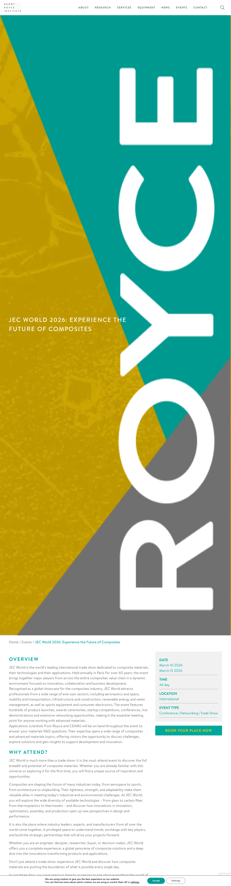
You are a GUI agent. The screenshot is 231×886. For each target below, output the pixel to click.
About (83, 7)
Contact (200, 7)
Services (124, 7)
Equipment (146, 7)
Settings (175, 880)
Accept (156, 880)
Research (103, 7)
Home (13, 642)
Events (181, 7)
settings (135, 882)
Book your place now (188, 730)
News (165, 7)
